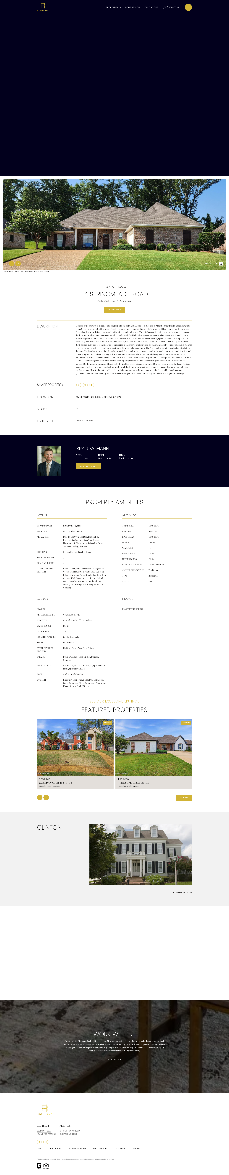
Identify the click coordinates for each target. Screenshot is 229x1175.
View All (184, 798)
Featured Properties (77, 1149)
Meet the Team (55, 1149)
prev (11, 263)
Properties (112, 7)
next (18, 263)
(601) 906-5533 (171, 7)
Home (39, 1149)
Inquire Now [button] (114, 310)
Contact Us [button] (114, 1059)
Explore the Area (182, 892)
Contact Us (138, 1149)
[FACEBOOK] (39, 1142)
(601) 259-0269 (104, 458)
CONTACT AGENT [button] (88, 466)
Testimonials (120, 1149)
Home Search (132, 7)
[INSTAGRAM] (45, 1142)
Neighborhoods (100, 1149)
